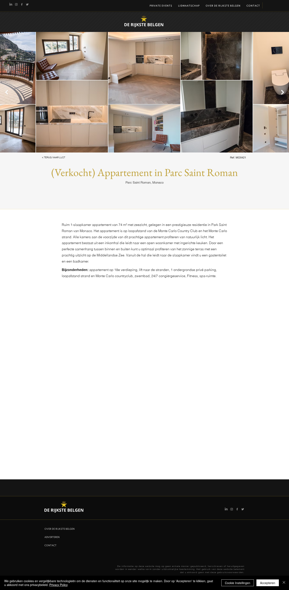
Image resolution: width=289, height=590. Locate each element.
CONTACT (50, 545)
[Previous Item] (6, 92)
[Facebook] (21, 4)
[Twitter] (27, 4)
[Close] (283, 583)
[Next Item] (282, 92)
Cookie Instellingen (237, 583)
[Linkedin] (10, 4)
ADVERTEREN (52, 537)
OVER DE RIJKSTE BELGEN (59, 529)
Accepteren (267, 583)
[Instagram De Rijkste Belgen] (16, 4)
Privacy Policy (58, 585)
